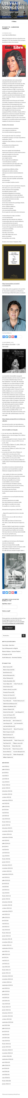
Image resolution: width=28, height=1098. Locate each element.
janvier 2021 (5, 973)
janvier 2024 (5, 862)
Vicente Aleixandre (19, 751)
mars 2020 (5, 1003)
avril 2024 (4, 852)
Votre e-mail (6, 611)
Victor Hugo (7, 754)
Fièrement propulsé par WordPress (11, 1094)
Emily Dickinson (8, 686)
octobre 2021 (5, 945)
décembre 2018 (6, 1050)
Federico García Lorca (9, 689)
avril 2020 (4, 1000)
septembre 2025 (6, 800)
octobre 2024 (5, 834)
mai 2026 (4, 775)
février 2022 (5, 933)
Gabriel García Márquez (10, 703)
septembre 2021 (6, 948)
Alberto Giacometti (8, 669)
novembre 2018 (6, 1053)
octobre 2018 (5, 1056)
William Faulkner (8, 757)
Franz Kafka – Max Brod (8, 645)
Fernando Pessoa (8, 692)
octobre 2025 (5, 797)
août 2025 (5, 803)
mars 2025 (5, 819)
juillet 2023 (5, 880)
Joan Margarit (19, 712)
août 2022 (5, 914)
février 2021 (5, 970)
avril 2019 (4, 1037)
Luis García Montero (9, 35)
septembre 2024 (6, 837)
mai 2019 (4, 1034)
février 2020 (5, 1007)
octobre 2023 (5, 871)
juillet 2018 (5, 1065)
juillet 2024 (5, 843)
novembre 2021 (6, 942)
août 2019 (5, 1025)
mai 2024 (4, 849)
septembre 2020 (6, 985)
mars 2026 (5, 782)
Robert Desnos (17, 749)
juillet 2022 (5, 917)
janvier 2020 (5, 1010)
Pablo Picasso (19, 740)
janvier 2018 (5, 1084)
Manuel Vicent (7, 729)
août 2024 (5, 840)
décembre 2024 (6, 828)
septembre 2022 (6, 911)
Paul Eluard (7, 743)
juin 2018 (4, 1068)
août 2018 (5, 1062)
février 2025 (5, 822)
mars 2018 (5, 1077)
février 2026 (5, 785)
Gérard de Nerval (8, 712)
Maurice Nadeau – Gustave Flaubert (11, 651)
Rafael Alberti (16, 746)
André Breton (7, 672)
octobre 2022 (5, 908)
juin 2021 (4, 957)
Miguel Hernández (8, 737)
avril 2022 (4, 926)
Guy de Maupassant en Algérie (10, 648)
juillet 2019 (5, 1028)
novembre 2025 (6, 794)
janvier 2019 (5, 1047)
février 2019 (5, 1043)
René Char (7, 749)
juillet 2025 (5, 806)
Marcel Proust (18, 729)
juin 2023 (4, 883)
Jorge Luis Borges (9, 715)
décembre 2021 (6, 939)
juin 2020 (4, 994)
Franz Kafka (7, 701)
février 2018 (5, 1080)
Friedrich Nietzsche (18, 701)
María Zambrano (8, 734)
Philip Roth (6, 746)
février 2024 (5, 859)
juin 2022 (4, 920)
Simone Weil (7, 751)
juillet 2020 (5, 991)
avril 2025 (4, 815)
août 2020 (5, 988)
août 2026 (5, 766)
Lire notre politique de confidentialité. (13, 623)
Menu (14, 21)
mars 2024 (5, 856)
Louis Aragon (7, 723)
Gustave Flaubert (8, 709)
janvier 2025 (5, 825)
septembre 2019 (6, 1022)
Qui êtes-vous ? (6, 603)
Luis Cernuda (18, 723)
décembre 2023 (6, 865)
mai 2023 (4, 886)
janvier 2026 (5, 788)
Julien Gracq (7, 720)
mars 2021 (5, 966)
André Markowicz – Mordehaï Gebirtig (12, 657)
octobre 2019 (5, 1019)
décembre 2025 (6, 791)
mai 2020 (4, 997)
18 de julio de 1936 (7, 654)
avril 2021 (4, 963)
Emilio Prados (18, 684)
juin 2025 (4, 809)
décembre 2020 (6, 976)
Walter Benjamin (18, 754)
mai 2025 (4, 812)
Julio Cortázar (17, 720)
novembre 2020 (6, 979)
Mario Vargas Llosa (8, 732)
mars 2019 (5, 1040)
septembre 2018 (6, 1059)
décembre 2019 (6, 1013)
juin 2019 (4, 1031)
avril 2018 (4, 1074)
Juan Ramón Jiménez (9, 717)
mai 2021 (4, 960)
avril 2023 (4, 889)
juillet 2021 (5, 954)
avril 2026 (4, 779)
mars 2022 (5, 929)
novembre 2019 (6, 1016)
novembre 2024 (6, 831)
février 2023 (5, 896)
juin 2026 (4, 772)
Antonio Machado (8, 675)
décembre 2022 (6, 902)
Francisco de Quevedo (9, 698)
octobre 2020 (5, 982)
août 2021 (4, 951)
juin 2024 (4, 846)
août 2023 (5, 877)
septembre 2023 (6, 874)
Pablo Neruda (7, 740)
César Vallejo (7, 684)
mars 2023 (5, 893)
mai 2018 (4, 1071)
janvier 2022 (5, 936)
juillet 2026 (5, 769)
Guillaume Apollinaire (9, 706)
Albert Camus (7, 667)
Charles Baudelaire (9, 681)
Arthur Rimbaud (8, 678)
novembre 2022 (6, 905)
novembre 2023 (6, 868)
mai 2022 (4, 923)
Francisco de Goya (8, 695)
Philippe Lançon (17, 743)
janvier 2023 (5, 899)
